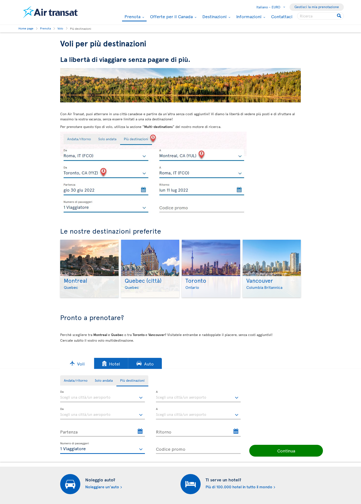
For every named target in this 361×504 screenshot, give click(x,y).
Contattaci (281, 16)
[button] (77, 363)
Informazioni (248, 16)
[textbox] (102, 396)
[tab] (75, 380)
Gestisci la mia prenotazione (316, 6)
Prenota (132, 16)
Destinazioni (214, 16)
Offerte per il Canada (171, 16)
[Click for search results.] (339, 16)
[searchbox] (320, 16)
